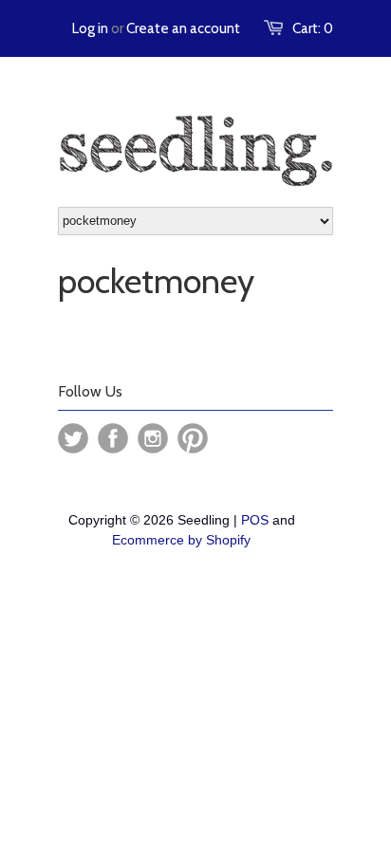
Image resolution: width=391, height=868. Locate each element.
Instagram (153, 438)
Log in (90, 28)
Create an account (183, 28)
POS (255, 519)
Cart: (312, 28)
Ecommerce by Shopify (181, 539)
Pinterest (192, 438)
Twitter (73, 438)
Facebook (113, 438)
